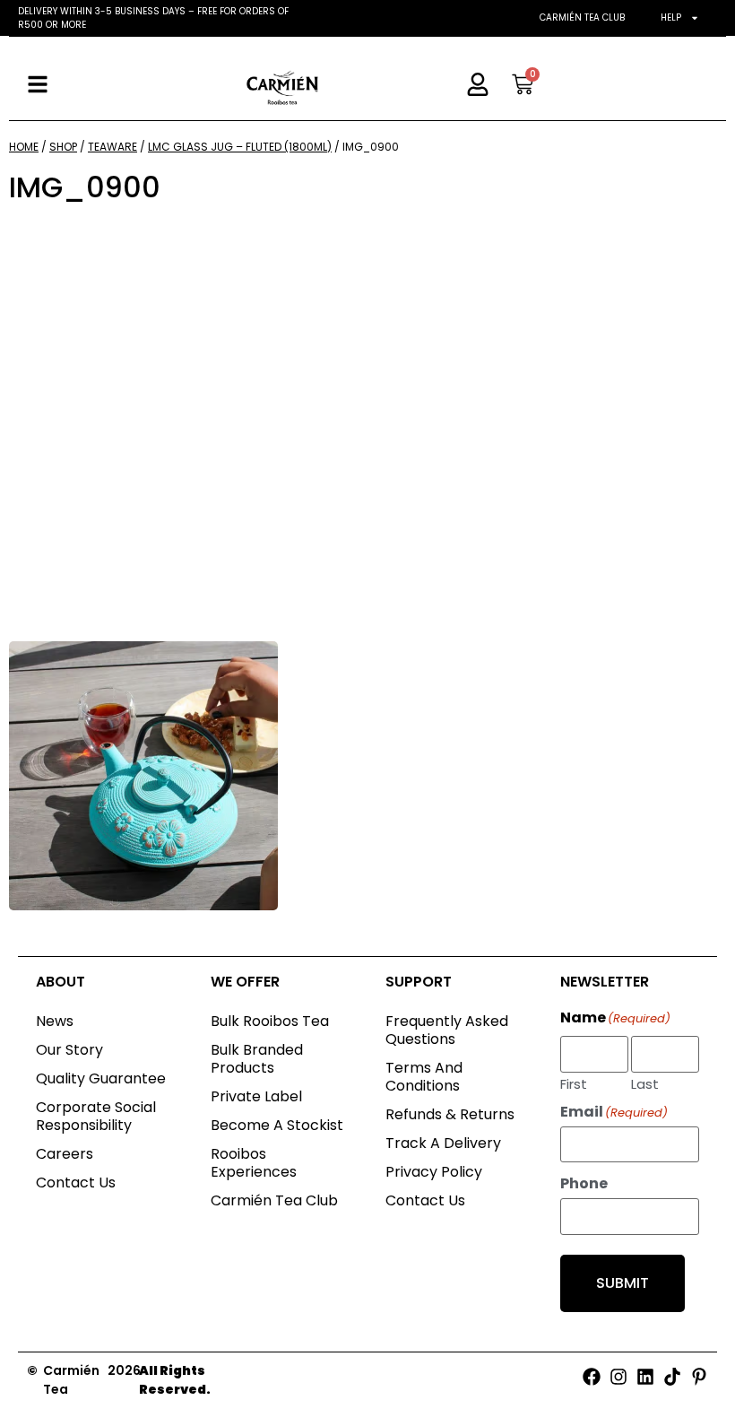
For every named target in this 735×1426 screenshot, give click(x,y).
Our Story (69, 1049)
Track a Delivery (443, 1143)
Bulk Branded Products (257, 1058)
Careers (64, 1153)
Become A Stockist (277, 1125)
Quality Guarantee (101, 1078)
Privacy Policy (433, 1171)
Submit (622, 1283)
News (55, 1021)
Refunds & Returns (449, 1114)
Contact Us (76, 1182)
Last (645, 1082)
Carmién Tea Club (582, 17)
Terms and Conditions (424, 1076)
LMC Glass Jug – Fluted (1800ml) (240, 146)
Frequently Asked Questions (446, 1030)
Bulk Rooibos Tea (270, 1021)
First (573, 1082)
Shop (63, 146)
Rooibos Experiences (254, 1162)
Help (671, 17)
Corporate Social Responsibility (96, 1116)
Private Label (256, 1096)
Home (24, 146)
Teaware (112, 146)
